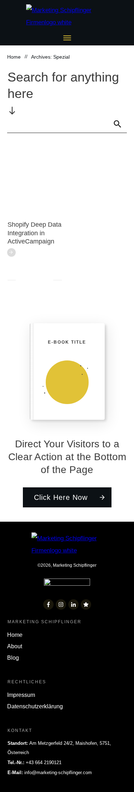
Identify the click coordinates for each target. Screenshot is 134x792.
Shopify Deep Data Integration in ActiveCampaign (34, 233)
